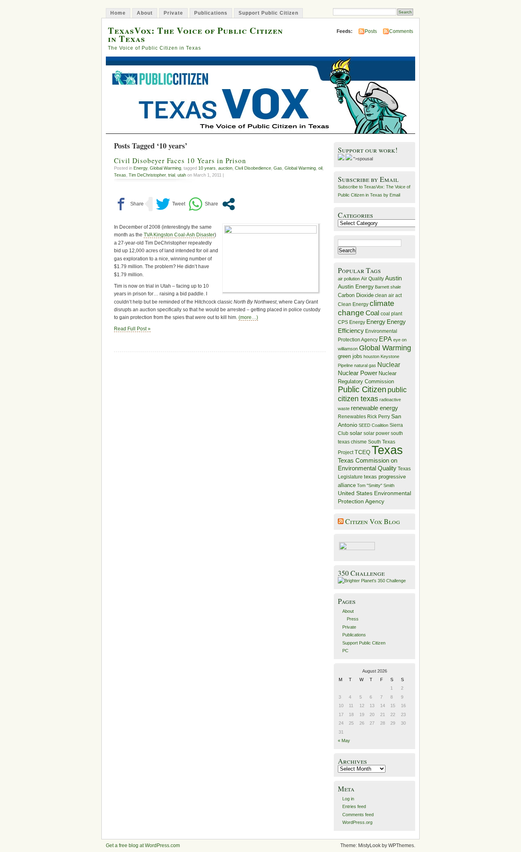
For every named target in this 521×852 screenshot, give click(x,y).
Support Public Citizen (268, 13)
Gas (278, 168)
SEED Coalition (373, 425)
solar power (376, 433)
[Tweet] (170, 204)
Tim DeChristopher (147, 175)
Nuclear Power (357, 373)
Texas (120, 175)
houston (371, 356)
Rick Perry (378, 416)
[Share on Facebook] (129, 204)
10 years (207, 168)
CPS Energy (351, 322)
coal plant (391, 314)
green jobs (350, 356)
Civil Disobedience (253, 168)
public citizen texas (372, 394)
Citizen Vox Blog (372, 521)
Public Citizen (362, 389)
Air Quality (372, 279)
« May (344, 740)
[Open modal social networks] (228, 204)
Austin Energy (356, 286)
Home (118, 13)
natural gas (365, 365)
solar (356, 433)
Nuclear (388, 364)
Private (173, 13)
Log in (348, 798)
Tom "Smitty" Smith (375, 485)
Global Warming (165, 168)
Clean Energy (353, 304)
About (145, 13)
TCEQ (362, 452)
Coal (372, 313)
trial (171, 175)
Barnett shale (388, 286)
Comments (401, 31)
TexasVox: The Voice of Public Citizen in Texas (195, 34)
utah (181, 175)
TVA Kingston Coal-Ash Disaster (179, 235)
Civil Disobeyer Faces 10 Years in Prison (180, 160)
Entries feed (354, 806)
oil (320, 168)
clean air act (388, 295)
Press (353, 618)
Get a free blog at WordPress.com (143, 845)
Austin (393, 278)
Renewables (352, 416)
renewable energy (374, 407)
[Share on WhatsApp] (203, 204)
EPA (385, 339)
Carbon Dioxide (356, 295)
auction (225, 168)
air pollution (349, 278)
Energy (140, 168)
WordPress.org (357, 822)
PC (345, 650)
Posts (371, 31)
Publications (211, 13)
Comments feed (358, 814)
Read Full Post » (132, 329)
